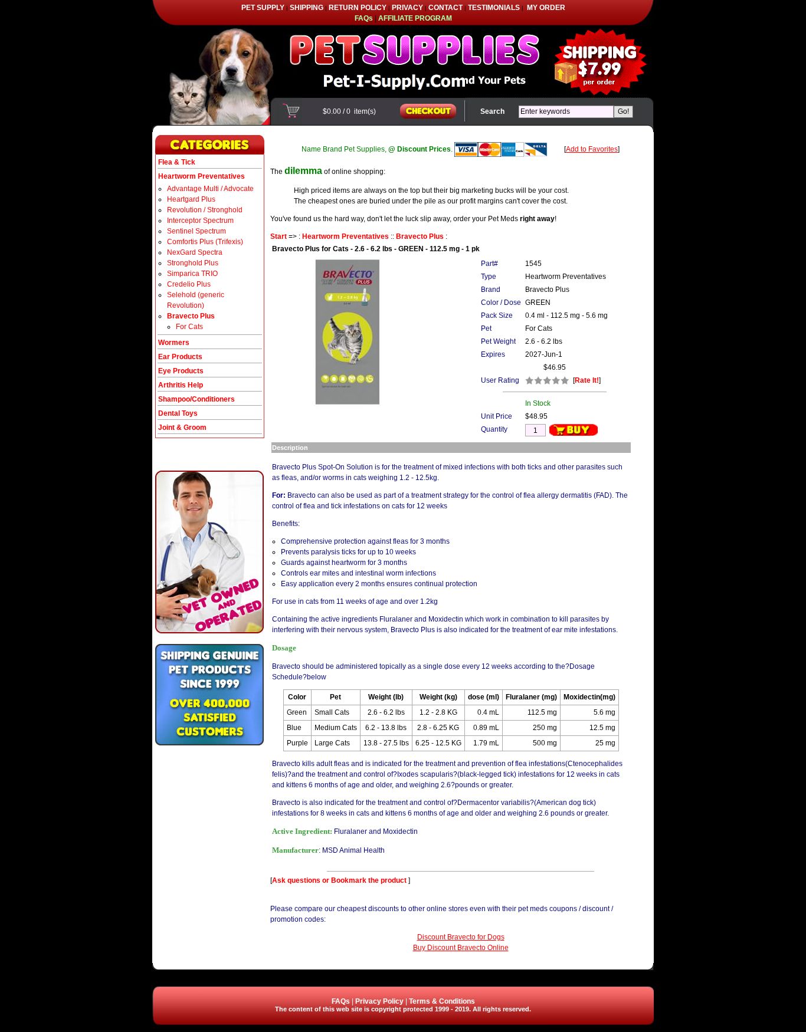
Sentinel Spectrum (196, 231)
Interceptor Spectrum (200, 220)
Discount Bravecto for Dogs (460, 937)
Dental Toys (178, 413)
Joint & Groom (182, 427)
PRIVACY (407, 8)
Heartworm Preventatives (345, 236)
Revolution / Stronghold (205, 210)
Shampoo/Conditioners (196, 399)
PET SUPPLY (262, 8)
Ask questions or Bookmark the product (340, 880)
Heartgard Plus (191, 199)
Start (278, 236)
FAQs (341, 1001)
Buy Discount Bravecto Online (461, 948)
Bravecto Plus (420, 236)
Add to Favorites (592, 149)
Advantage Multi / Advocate (210, 189)
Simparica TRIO (192, 273)
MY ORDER (546, 8)
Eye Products (181, 371)
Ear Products (180, 357)
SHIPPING (306, 8)
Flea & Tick (176, 162)
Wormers (173, 342)
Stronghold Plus (192, 263)
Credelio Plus (189, 284)
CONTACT (445, 8)
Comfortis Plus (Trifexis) (205, 242)
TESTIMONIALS (494, 8)
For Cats (189, 327)
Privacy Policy (379, 1001)
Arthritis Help (180, 385)
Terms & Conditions (442, 1001)
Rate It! (587, 380)
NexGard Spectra (194, 252)
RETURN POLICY (357, 8)
